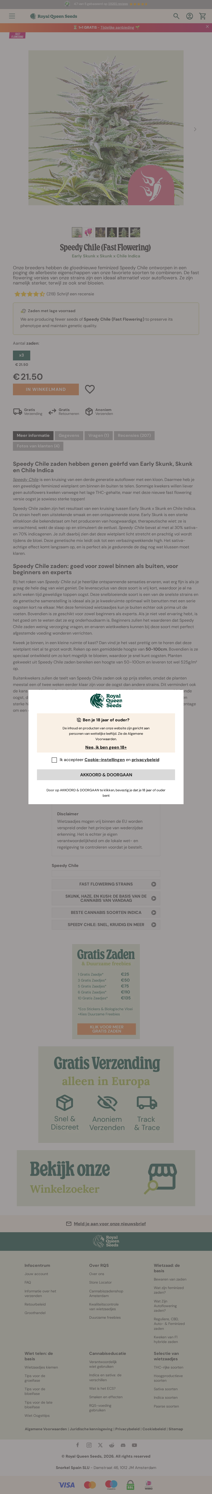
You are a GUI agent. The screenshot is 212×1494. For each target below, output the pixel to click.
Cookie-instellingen (105, 759)
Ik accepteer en (109, 759)
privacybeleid (145, 759)
